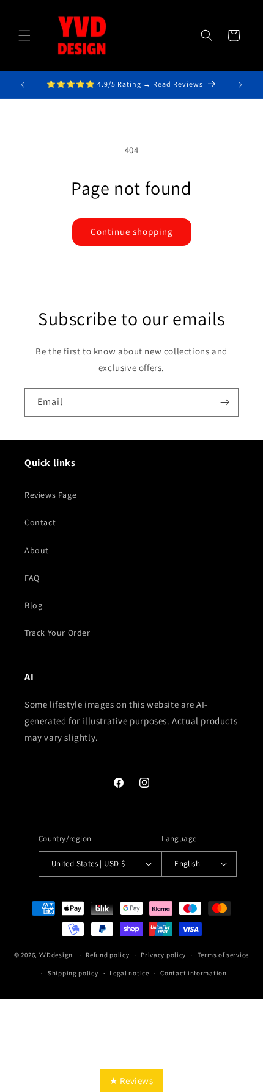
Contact (40, 522)
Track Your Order (57, 632)
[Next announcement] (240, 84)
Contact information (193, 973)
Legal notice (129, 973)
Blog (33, 605)
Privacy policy (163, 954)
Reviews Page (50, 494)
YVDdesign (56, 954)
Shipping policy (73, 973)
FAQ (32, 577)
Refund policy (107, 954)
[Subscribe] (224, 402)
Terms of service (223, 954)
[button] (24, 35)
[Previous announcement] (22, 84)
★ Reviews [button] (131, 1081)
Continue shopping (132, 231)
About (36, 550)
